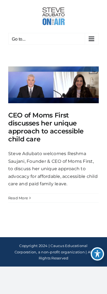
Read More (18, 198)
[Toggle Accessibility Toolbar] (97, 254)
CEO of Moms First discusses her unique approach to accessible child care (46, 127)
